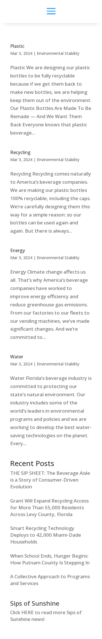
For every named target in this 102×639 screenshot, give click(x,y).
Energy (17, 250)
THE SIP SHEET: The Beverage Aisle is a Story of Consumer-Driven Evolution (50, 480)
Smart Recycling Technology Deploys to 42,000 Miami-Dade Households (45, 535)
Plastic (17, 46)
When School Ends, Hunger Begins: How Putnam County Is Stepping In (50, 559)
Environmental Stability (58, 53)
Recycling (20, 152)
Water (16, 357)
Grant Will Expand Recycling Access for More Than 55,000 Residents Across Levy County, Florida (49, 507)
